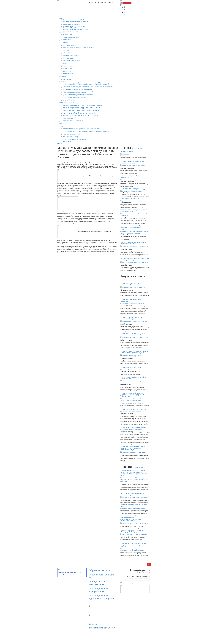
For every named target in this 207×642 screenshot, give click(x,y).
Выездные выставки (68, 73)
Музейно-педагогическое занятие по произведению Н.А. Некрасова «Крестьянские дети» (86, 99)
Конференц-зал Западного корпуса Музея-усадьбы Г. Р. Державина (81, 110)
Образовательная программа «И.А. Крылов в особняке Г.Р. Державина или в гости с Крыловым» (88, 86)
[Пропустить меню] (59, 16)
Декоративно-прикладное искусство (72, 53)
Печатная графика (68, 49)
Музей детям (62, 81)
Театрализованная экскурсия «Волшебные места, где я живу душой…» (81, 128)
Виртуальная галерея (68, 62)
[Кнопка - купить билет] (125, 2)
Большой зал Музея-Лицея (70, 117)
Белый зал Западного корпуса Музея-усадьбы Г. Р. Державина (79, 113)
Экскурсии (65, 78)
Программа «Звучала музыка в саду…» (73, 134)
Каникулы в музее (67, 141)
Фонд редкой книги (68, 58)
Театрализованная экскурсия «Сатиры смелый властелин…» (79, 133)
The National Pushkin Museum (70, 31)
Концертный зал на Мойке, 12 (71, 104)
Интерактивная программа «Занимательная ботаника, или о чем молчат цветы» (84, 87)
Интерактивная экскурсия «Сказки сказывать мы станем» (78, 138)
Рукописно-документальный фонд (72, 55)
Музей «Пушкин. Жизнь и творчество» (73, 23)
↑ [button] (148, 565)
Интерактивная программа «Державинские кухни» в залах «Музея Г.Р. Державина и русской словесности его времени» (94, 83)
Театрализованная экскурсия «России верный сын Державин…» (80, 130)
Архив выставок (67, 71)
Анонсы (61, 126)
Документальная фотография (71, 57)
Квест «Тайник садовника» (70, 100)
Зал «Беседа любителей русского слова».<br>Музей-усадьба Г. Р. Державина (83, 105)
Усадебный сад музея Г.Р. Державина (73, 120)
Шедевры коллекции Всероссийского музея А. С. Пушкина (78, 47)
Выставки (61, 65)
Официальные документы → (97, 583)
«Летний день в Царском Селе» (71, 96)
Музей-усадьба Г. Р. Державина (71, 24)
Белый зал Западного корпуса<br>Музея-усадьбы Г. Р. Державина (80, 115)
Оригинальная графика (69, 45)
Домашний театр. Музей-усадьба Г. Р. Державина (76, 108)
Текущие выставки (67, 68)
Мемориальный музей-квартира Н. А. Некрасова (75, 21)
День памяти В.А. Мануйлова (70, 136)
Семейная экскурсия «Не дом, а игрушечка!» (75, 139)
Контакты (61, 125)
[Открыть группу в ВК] (124, 11)
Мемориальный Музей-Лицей (70, 28)
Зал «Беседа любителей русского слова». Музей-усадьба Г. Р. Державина (82, 107)
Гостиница (62, 121)
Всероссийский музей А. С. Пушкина (141, 578)
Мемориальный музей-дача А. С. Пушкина (74, 26)
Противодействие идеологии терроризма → (102, 598)
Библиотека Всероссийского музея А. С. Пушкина (76, 29)
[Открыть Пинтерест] (124, 12)
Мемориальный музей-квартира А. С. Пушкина (75, 19)
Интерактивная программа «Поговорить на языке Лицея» (78, 94)
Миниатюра (66, 44)
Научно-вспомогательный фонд (71, 60)
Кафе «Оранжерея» (68, 118)
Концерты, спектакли (68, 36)
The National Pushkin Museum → (103, 627)
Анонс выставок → (137, 280)
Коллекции (62, 41)
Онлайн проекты (67, 79)
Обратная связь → (99, 570)
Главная (61, 18)
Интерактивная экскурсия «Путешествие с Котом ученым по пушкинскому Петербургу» (86, 84)
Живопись (65, 42)
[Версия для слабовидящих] (124, 14)
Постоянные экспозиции (69, 66)
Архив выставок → (125, 462)
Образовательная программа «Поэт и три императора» (77, 89)
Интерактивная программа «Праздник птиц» (74, 92)
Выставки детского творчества (71, 75)
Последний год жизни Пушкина (71, 37)
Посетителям (62, 32)
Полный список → (137, 148)
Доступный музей (67, 34)
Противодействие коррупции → (99, 590)
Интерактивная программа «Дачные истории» (75, 97)
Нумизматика (66, 52)
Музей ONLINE (67, 39)
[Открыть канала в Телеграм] (124, 9)
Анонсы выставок (67, 70)
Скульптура (66, 50)
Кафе (60, 123)
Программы (62, 76)
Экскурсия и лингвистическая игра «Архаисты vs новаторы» (78, 91)
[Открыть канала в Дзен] (125, 7)
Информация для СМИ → (102, 576)
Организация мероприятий (66, 102)
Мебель (65, 63)
